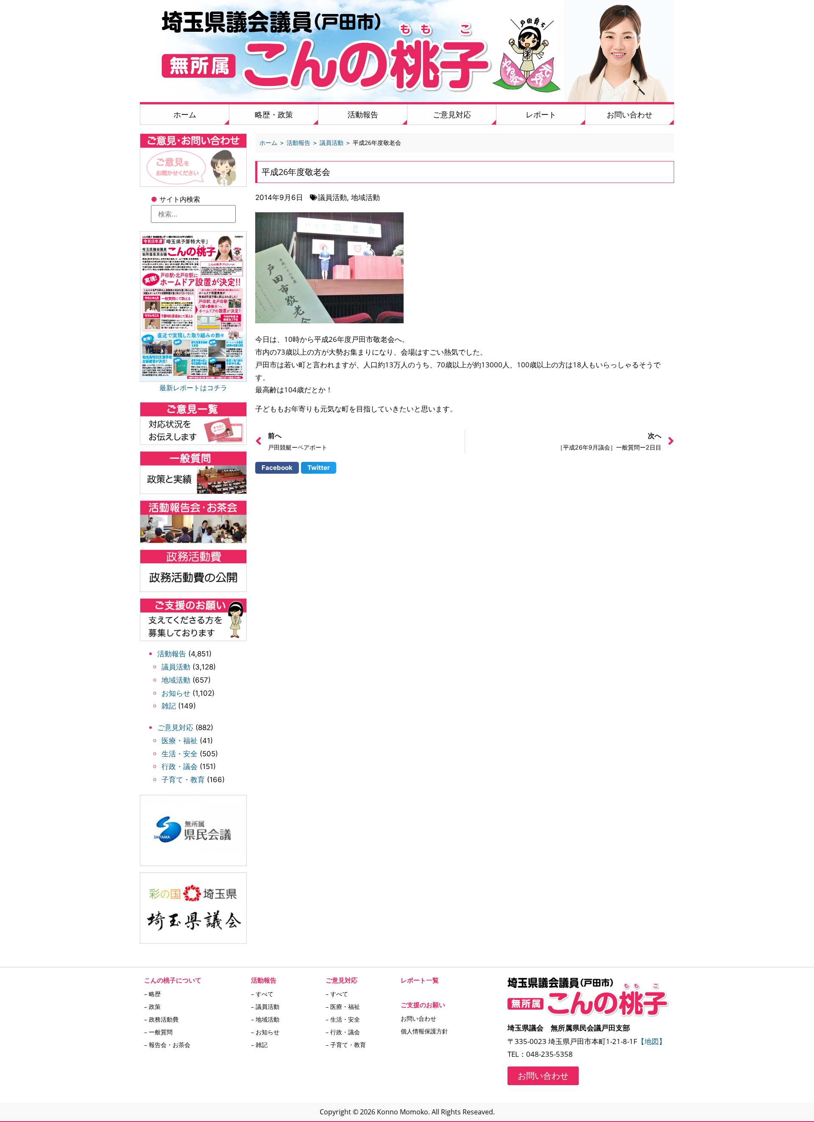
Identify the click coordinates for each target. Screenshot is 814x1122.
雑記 (169, 706)
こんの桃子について (172, 980)
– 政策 (152, 1007)
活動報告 (363, 114)
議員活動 (176, 667)
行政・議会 (180, 766)
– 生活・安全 (343, 1019)
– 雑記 (259, 1045)
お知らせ (176, 693)
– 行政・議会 (343, 1032)
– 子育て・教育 (346, 1045)
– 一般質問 (158, 1032)
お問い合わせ (629, 114)
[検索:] (193, 214)
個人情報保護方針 (424, 1031)
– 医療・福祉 (343, 1007)
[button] (277, 468)
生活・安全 (180, 754)
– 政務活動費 (161, 1019)
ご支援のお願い (423, 1004)
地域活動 (176, 680)
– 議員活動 (265, 1007)
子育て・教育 (183, 779)
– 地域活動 (265, 1019)
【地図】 (651, 1041)
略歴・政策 (274, 114)
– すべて (262, 994)
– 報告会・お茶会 (167, 1045)
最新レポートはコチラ (193, 387)
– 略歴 (152, 994)
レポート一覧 (420, 980)
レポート (541, 114)
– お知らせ (265, 1032)
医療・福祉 (180, 740)
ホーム (184, 114)
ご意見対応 (452, 114)
